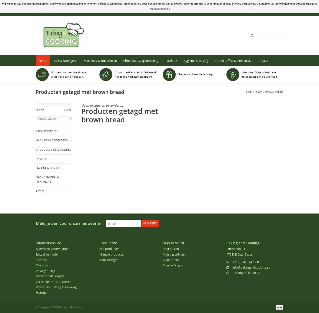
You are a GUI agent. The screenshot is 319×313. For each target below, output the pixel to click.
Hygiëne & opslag (195, 61)
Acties (264, 61)
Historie (41, 292)
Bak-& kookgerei (65, 61)
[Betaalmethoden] (278, 307)
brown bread (274, 92)
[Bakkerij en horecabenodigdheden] (109, 35)
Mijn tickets (171, 260)
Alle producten (109, 249)
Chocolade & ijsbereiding (140, 61)
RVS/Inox (170, 61)
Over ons (42, 265)
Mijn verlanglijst (174, 265)
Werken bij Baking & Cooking (56, 287)
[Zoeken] (250, 35)
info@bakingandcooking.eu (251, 267)
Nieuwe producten (112, 254)
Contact (41, 260)
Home (43, 61)
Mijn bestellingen (174, 254)
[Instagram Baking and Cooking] (279, 223)
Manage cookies (160, 8)
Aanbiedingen (108, 260)
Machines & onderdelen (100, 61)
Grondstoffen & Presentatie (233, 61)
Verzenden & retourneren (53, 282)
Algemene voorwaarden (52, 249)
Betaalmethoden (47, 254)
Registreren (171, 249)
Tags (259, 92)
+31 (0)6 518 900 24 (246, 273)
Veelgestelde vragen (50, 276)
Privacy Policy (45, 271)
